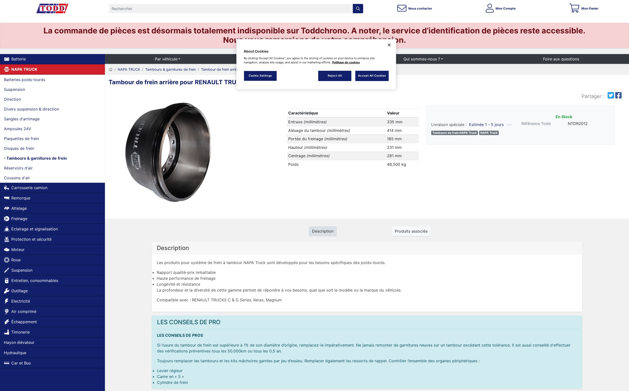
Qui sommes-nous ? (421, 58)
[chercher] (358, 8)
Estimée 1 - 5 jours (486, 124)
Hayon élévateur (19, 342)
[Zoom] (170, 152)
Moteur (18, 249)
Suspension (14, 89)
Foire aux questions (561, 58)
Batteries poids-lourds (24, 79)
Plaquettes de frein (21, 138)
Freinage (19, 218)
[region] (316, 64)
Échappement (24, 321)
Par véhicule (166, 58)
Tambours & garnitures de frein (36, 158)
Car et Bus (21, 363)
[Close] (389, 45)
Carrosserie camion (29, 187)
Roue (16, 259)
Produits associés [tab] (411, 231)
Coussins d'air (17, 177)
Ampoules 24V (17, 128)
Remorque (20, 198)
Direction (12, 99)
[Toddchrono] (52, 9)
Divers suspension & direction (31, 109)
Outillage (19, 290)
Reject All (335, 75)
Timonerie (20, 332)
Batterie (18, 58)
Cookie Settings (260, 75)
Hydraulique (15, 352)
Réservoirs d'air (18, 168)
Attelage (19, 208)
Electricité (20, 301)
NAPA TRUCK (24, 69)
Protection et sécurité (31, 239)
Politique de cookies (346, 62)
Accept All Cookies (372, 75)
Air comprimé (23, 311)
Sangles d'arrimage (22, 118)
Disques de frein (19, 148)
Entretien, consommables (34, 280)
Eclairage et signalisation (34, 228)
